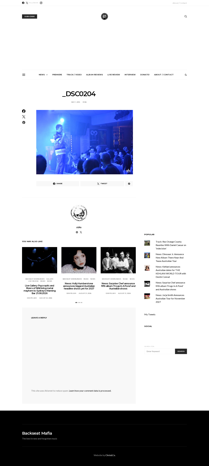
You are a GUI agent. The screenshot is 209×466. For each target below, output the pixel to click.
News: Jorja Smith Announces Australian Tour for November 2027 (138, 110)
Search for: (149, 346)
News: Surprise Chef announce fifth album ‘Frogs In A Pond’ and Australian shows (106, 112)
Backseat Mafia (37, 433)
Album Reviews (94, 74)
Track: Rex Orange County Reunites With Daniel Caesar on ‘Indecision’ (171, 245)
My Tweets (149, 314)
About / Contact (180, 3)
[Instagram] (41, 3)
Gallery (49, 279)
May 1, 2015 (75, 102)
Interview (130, 74)
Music (42, 281)
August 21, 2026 (85, 293)
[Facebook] (23, 3)
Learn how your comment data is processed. (90, 390)
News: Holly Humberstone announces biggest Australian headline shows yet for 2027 (73, 112)
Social (148, 326)
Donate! (145, 74)
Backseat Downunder (35, 279)
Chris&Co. (110, 455)
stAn (84, 102)
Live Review (113, 74)
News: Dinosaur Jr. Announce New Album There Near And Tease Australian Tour (170, 257)
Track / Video (74, 74)
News (42, 74)
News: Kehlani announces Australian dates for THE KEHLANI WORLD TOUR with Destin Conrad (170, 112)
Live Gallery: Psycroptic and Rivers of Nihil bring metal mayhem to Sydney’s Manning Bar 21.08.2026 (41, 113)
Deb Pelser (32, 298)
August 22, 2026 (45, 298)
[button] (186, 75)
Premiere (57, 74)
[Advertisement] (104, 48)
